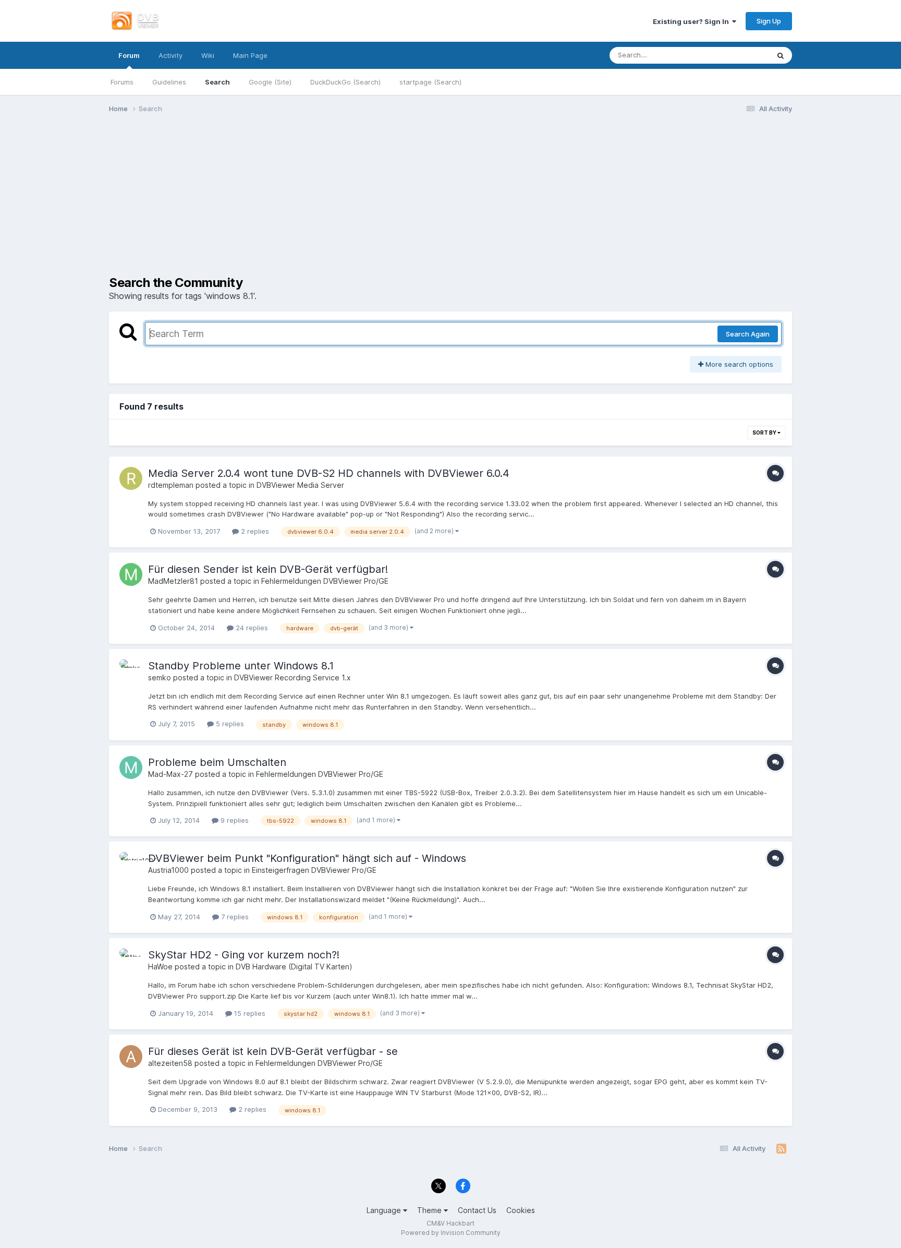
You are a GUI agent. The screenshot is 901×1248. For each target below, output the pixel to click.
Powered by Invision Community (451, 1233)
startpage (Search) (430, 82)
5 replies (229, 723)
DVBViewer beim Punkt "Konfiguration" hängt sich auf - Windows (307, 858)
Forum (129, 55)
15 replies (248, 1013)
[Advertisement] (450, 202)
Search (217, 82)
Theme (430, 1210)
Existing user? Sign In (692, 21)
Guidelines (169, 82)
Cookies (520, 1210)
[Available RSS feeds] (781, 1149)
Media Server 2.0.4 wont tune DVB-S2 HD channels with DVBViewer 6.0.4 (328, 473)
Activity (170, 55)
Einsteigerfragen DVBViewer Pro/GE (314, 870)
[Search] (780, 55)
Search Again (748, 334)
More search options (738, 364)
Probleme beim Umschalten (217, 762)
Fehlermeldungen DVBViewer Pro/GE (324, 581)
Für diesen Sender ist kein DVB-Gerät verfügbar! (268, 569)
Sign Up (769, 21)
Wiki (207, 55)
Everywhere (736, 55)
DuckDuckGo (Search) (345, 82)
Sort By (764, 432)
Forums (122, 82)
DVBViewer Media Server (300, 485)
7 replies (234, 917)
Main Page (250, 55)
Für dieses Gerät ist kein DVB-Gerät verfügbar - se (273, 1051)
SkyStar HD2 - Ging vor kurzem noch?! (243, 955)
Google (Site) (270, 82)
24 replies (251, 627)
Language (385, 1210)
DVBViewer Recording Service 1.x (292, 677)
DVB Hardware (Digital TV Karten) (294, 966)
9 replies (233, 820)
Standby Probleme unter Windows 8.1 (241, 665)
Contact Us (477, 1210)
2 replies (254, 531)
